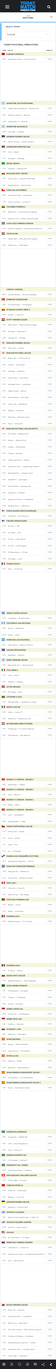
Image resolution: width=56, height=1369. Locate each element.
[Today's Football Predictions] (4, 1364)
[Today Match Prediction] (28, 6)
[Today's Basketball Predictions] (27, 1364)
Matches (28, 17)
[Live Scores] (35, 1364)
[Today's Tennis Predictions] (19, 1364)
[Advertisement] (28, 81)
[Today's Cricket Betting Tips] (12, 1364)
